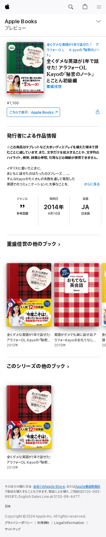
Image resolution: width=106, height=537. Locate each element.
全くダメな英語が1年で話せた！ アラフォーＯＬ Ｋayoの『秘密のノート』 (73, 49)
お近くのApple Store (49, 487)
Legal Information (69, 523)
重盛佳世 (54, 86)
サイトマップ (12, 529)
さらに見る (92, 184)
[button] (71, 7)
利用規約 (43, 523)
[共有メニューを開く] (97, 112)
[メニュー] (99, 7)
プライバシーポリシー (18, 523)
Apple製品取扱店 (87, 487)
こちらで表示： (31, 112)
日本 (8, 506)
